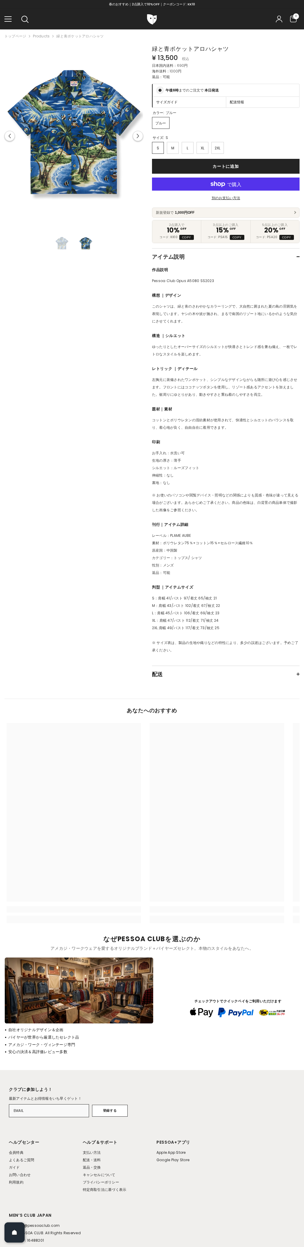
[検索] (24, 19)
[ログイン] (279, 19)
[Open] (14, 1232)
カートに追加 (226, 166)
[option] (73, 136)
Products (41, 36)
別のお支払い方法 (226, 197)
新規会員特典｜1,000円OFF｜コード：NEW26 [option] (152, 4)
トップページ (15, 36)
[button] (9, 136)
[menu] (8, 19)
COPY (186, 237)
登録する (110, 1110)
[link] (74, 909)
